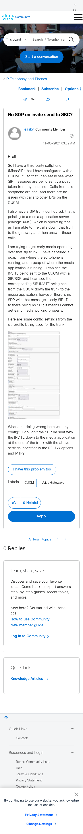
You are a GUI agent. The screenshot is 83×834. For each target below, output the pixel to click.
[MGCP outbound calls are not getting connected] (65, 540)
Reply (41, 516)
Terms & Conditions (29, 774)
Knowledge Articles (27, 678)
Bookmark (27, 89)
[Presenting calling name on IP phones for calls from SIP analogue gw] (58, 540)
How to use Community (30, 619)
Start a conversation (41, 57)
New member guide (27, 625)
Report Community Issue (33, 762)
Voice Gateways (53, 482)
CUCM (29, 482)
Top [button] (6, 717)
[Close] (76, 794)
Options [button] (72, 89)
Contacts (22, 738)
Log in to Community (29, 636)
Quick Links (18, 729)
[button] (34, 375)
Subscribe (50, 89)
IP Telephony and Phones (26, 79)
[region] (41, 811)
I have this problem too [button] (32, 469)
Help (19, 768)
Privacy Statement (39, 815)
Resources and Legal (26, 752)
